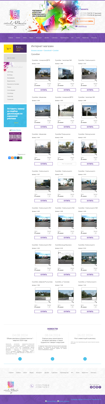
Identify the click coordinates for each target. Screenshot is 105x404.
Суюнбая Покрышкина (62, 134)
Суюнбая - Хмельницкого (86, 60)
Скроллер (10, 96)
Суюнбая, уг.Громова (62, 282)
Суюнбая (56, 50)
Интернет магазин (36, 50)
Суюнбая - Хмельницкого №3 (88, 208)
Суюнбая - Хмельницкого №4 (41, 245)
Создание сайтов (76, 399)
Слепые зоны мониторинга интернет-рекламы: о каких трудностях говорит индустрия (52, 340)
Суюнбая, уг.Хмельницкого (87, 282)
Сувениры (55, 37)
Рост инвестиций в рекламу (85, 338)
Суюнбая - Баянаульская (86, 134)
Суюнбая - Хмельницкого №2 (64, 208)
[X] (18, 158)
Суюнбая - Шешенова (39, 97)
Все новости (52, 330)
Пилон (9, 87)
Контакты (94, 37)
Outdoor (18, 37)
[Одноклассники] (12, 158)
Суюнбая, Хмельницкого (86, 245)
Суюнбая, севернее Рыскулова (42, 282)
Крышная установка (13, 84)
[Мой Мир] (15, 158)
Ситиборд (10, 93)
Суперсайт (10, 99)
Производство (64, 37)
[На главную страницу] (15, 19)
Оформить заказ (19, 49)
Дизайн (47, 37)
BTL (72, 37)
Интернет (39, 37)
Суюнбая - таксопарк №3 (63, 60)
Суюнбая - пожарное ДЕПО (41, 60)
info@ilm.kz (82, 26)
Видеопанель (11, 81)
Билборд (9, 75)
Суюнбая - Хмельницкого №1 (41, 208)
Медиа (31, 37)
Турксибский (47, 50)
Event (78, 37)
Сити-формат (11, 90)
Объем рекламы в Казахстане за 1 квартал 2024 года (20, 339)
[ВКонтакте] (9, 158)
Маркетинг (85, 37)
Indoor (25, 37)
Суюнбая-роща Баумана (63, 245)
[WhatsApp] (21, 158)
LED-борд (10, 72)
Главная (10, 37)
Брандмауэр (10, 78)
